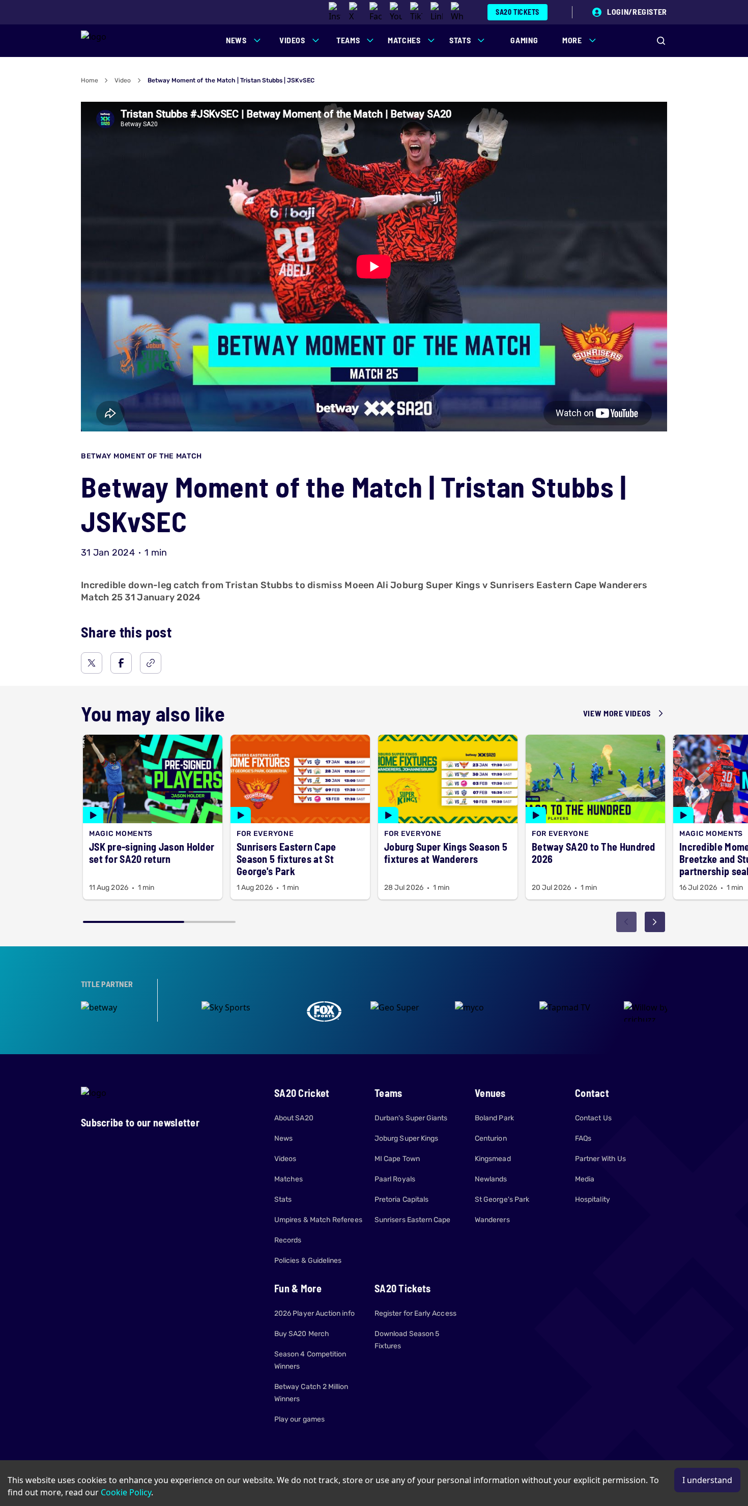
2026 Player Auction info (314, 1313)
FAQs (583, 1138)
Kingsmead (493, 1158)
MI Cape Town (397, 1158)
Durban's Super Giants (411, 1118)
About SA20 (293, 1118)
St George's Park (502, 1199)
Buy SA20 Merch (301, 1333)
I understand (707, 1480)
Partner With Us (600, 1158)
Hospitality (592, 1199)
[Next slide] (655, 922)
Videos (285, 1158)
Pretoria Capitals (401, 1199)
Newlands (491, 1179)
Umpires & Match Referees (318, 1219)
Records (288, 1240)
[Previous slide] (626, 922)
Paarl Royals (395, 1179)
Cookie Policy (126, 1492)
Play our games (299, 1419)
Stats (283, 1199)
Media (584, 1179)
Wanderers (492, 1219)
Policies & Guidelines (307, 1260)
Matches (288, 1179)
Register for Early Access (415, 1313)
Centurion (491, 1138)
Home (89, 80)
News (283, 1138)
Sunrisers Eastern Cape (413, 1219)
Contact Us (593, 1118)
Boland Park (494, 1118)
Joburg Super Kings (406, 1138)
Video (122, 80)
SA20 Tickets (517, 12)
